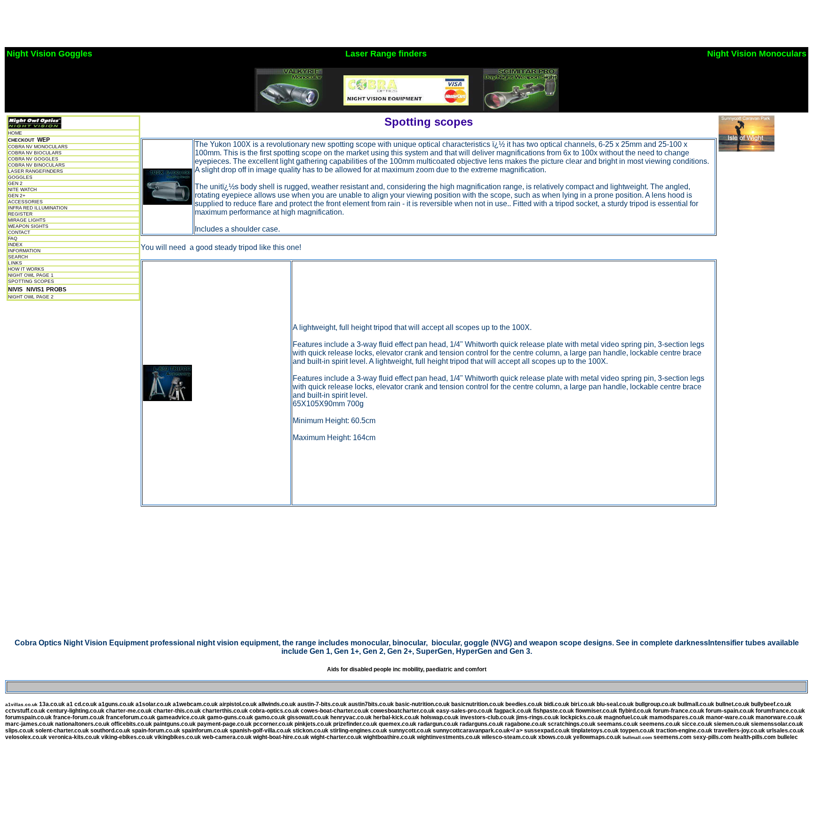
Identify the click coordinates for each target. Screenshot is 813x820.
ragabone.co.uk (525, 724)
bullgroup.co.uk (655, 704)
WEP (43, 140)
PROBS (56, 289)
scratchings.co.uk (572, 724)
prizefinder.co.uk (355, 724)
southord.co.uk (110, 730)
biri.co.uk (583, 704)
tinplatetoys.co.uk (595, 730)
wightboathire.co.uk (389, 737)
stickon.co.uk (310, 730)
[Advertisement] (175, 25)
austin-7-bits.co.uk (322, 704)
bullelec (787, 737)
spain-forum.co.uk (156, 730)
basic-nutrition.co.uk (422, 704)
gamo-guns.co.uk (230, 717)
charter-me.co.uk (129, 710)
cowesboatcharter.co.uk (402, 710)
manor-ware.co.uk (730, 717)
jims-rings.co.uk (537, 717)
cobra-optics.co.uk (274, 710)
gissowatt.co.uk (308, 717)
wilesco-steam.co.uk (509, 737)
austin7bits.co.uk (371, 704)
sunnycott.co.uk (410, 730)
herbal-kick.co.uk (397, 717)
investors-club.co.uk (487, 717)
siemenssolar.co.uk (777, 724)
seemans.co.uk (617, 724)
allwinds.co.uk (277, 704)
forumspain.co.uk (28, 717)
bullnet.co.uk (732, 704)
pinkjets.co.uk (313, 724)
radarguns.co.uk (481, 724)
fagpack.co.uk (513, 710)
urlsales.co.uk (785, 730)
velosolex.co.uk (26, 737)
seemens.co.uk (659, 724)
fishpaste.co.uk (553, 710)
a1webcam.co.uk (195, 704)
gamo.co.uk (270, 717)
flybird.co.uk (635, 710)
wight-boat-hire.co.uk (281, 737)
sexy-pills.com (712, 737)
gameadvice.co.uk (181, 717)
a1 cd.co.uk (81, 704)
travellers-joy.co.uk (739, 730)
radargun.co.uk (438, 724)
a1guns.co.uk (116, 704)
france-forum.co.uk (78, 717)
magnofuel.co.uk (626, 717)
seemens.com (673, 737)
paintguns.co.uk (174, 724)
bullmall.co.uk (696, 704)
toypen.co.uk (637, 730)
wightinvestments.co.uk (448, 737)
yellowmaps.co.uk (597, 737)
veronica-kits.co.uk (74, 737)
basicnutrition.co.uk (477, 704)
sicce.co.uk (698, 724)
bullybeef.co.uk (771, 704)
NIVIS (15, 289)
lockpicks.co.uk (581, 717)
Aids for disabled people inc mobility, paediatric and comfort (406, 669)
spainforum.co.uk (205, 730)
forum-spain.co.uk (730, 710)
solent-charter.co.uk (62, 730)
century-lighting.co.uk (75, 710)
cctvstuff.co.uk (25, 710)
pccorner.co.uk (273, 724)
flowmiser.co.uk (596, 710)
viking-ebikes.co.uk (127, 737)
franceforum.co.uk (130, 717)
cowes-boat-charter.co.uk (335, 710)
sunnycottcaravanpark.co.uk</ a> (478, 730)
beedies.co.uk (524, 704)
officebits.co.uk (131, 724)
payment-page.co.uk (224, 724)
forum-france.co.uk (678, 710)
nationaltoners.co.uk (82, 724)
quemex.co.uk (397, 724)
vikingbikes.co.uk (178, 737)
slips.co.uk (19, 730)
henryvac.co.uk (351, 717)
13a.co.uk (52, 704)
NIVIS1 (35, 289)
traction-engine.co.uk (684, 730)
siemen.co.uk (731, 724)
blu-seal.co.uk (615, 704)
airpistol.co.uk (238, 704)
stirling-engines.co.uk (358, 730)
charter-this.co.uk (177, 710)
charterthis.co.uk (225, 710)
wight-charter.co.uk (336, 737)
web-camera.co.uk (227, 737)
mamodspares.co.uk (676, 717)
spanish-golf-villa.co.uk (260, 730)
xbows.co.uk (555, 737)
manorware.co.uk (779, 717)
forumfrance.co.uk (780, 710)
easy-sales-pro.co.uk (464, 710)
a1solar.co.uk (153, 704)
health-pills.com (754, 737)
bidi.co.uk (556, 704)
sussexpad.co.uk (547, 730)
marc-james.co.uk (29, 724)
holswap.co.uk (440, 717)
